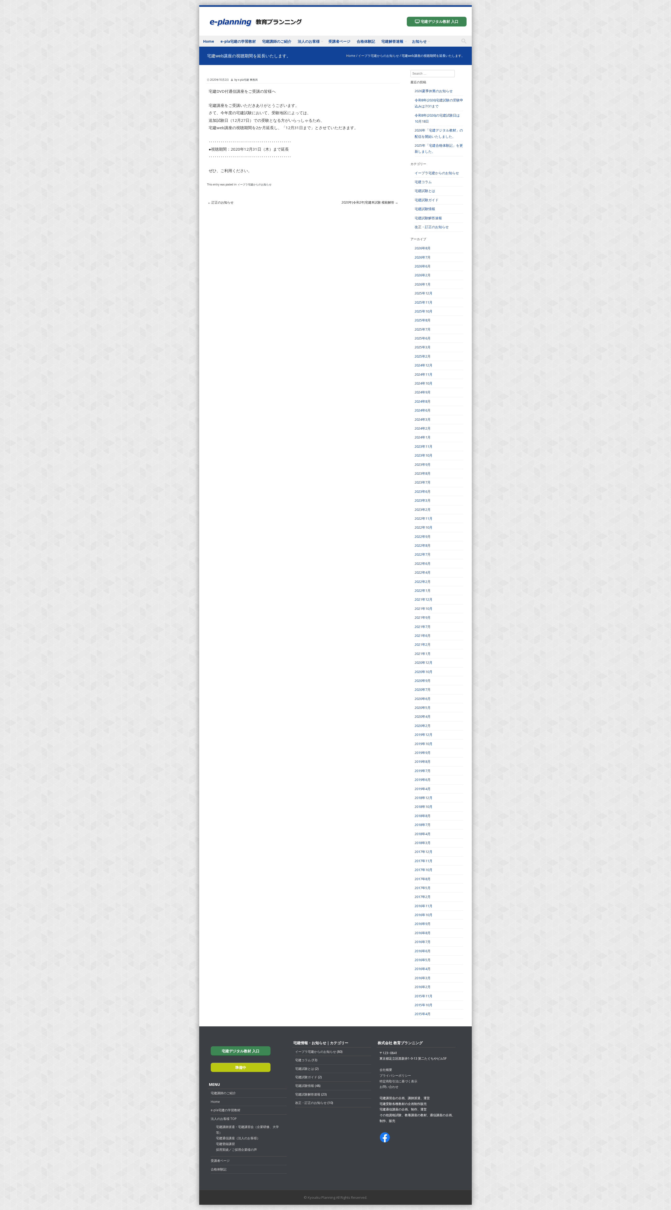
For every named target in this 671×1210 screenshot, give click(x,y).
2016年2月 (423, 986)
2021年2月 (423, 644)
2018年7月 (423, 824)
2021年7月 (423, 626)
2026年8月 (423, 248)
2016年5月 (423, 959)
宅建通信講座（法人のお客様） (238, 1138)
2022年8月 (423, 545)
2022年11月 (423, 518)
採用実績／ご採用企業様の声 (236, 1149)
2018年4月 (423, 833)
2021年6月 (423, 635)
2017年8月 (423, 879)
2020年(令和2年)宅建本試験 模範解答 (370, 202)
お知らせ (419, 41)
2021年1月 (423, 653)
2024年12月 (423, 365)
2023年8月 (423, 473)
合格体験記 (366, 41)
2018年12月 (423, 797)
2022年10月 (423, 527)
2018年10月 (423, 806)
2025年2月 (423, 356)
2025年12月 (423, 293)
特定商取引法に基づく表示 (398, 1081)
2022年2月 (423, 581)
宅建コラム (423, 181)
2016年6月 (423, 951)
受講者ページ (339, 41)
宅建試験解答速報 (428, 218)
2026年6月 (423, 266)
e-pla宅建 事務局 (248, 79)
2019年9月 (423, 752)
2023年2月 (423, 509)
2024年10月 (423, 383)
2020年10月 (423, 671)
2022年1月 (423, 590)
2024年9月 (423, 392)
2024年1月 (423, 437)
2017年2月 (423, 896)
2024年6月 (423, 410)
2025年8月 (423, 320)
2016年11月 (423, 906)
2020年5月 (423, 707)
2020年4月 (423, 716)
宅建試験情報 (425, 208)
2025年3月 (423, 347)
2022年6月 (423, 563)
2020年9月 (423, 680)
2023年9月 (423, 464)
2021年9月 (423, 617)
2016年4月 (423, 968)
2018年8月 (423, 815)
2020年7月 (423, 689)
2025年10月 (423, 311)
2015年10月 (423, 1005)
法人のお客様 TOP (224, 1118)
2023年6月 (423, 491)
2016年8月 (423, 932)
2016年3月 (423, 978)
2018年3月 (423, 842)
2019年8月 (423, 761)
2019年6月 (423, 779)
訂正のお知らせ (221, 202)
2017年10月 (423, 869)
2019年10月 (423, 743)
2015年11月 (423, 996)
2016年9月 (423, 923)
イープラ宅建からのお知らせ (378, 55)
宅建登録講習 (225, 1144)
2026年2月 (423, 275)
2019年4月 (423, 788)
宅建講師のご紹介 (276, 41)
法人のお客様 (309, 41)
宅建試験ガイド (427, 200)
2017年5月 (423, 887)
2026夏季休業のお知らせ (434, 91)
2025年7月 (423, 329)
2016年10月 (423, 914)
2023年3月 (423, 500)
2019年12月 (423, 734)
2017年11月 (423, 860)
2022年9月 (423, 536)
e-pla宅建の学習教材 (238, 41)
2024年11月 (423, 374)
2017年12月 (423, 851)
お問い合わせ (389, 1087)
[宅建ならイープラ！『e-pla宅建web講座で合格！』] (255, 25)
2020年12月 (423, 662)
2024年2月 (423, 428)
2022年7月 (423, 554)
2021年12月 (423, 599)
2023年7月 (423, 482)
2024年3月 (423, 419)
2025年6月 (423, 338)
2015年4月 (423, 1013)
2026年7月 (423, 257)
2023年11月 (423, 446)
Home (208, 41)
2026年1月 (423, 284)
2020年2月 (423, 725)
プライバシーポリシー (395, 1075)
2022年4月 (423, 572)
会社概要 (386, 1069)
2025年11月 (423, 302)
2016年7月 (423, 941)
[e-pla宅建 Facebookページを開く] (385, 1139)
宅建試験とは (425, 190)
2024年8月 (423, 401)
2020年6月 (423, 698)
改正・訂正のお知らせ (432, 227)
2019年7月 (423, 770)
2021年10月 (423, 608)
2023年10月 (423, 455)
